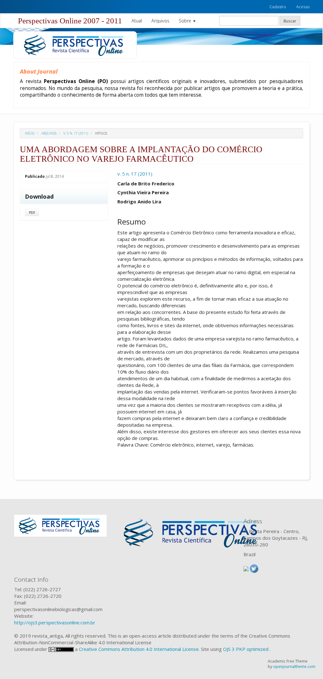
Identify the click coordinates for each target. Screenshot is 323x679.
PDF (32, 212)
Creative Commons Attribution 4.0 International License (139, 649)
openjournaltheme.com (294, 666)
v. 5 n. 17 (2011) (75, 133)
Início (29, 133)
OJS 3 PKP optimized (245, 649)
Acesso (303, 6)
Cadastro (277, 6)
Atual (137, 21)
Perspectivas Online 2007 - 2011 (70, 20)
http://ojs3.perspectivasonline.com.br (54, 622)
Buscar (290, 20)
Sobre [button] (185, 21)
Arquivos (160, 21)
